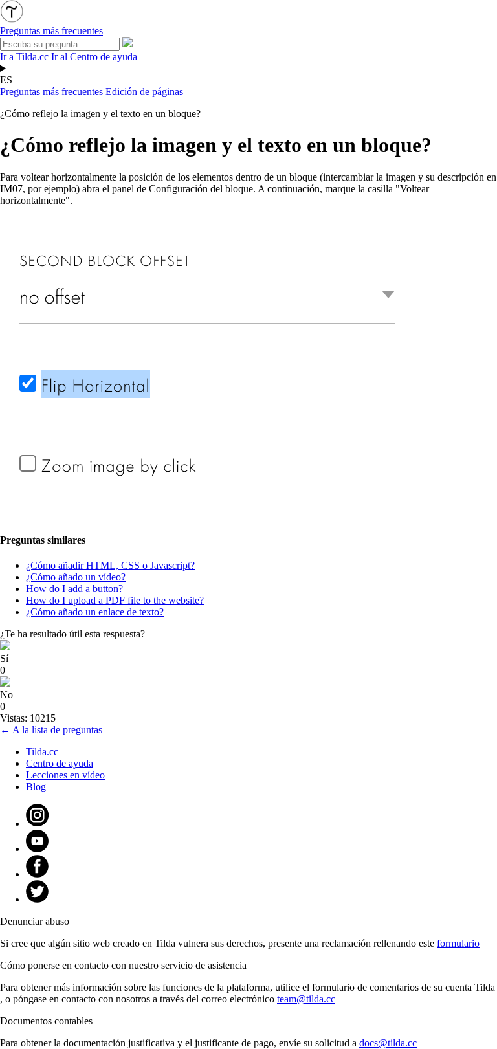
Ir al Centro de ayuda (94, 56)
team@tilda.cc (306, 998)
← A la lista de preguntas (51, 729)
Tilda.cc (42, 751)
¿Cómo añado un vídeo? (76, 576)
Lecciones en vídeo (65, 774)
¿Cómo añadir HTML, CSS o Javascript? (110, 565)
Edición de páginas (144, 91)
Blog (36, 786)
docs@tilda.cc (388, 1042)
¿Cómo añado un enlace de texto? (95, 611)
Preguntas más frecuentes (51, 91)
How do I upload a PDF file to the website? (115, 600)
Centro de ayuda (59, 763)
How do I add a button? (74, 588)
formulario (458, 943)
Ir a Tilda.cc (24, 56)
